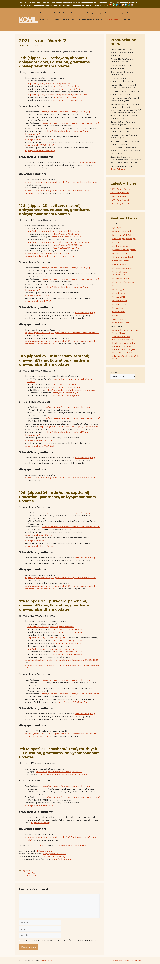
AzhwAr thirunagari (121, 231)
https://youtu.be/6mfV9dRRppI (39, 446)
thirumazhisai (118, 286)
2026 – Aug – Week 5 (120, 189)
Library (105, 5)
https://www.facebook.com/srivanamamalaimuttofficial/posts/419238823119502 (61, 660)
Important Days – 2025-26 (90, 19)
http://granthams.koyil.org (55, 854)
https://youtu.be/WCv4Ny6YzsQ (39, 145)
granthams (96, 2)
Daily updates (112, 19)
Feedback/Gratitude (49, 5)
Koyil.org (22, 2)
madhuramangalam (122, 246)
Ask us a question (66, 5)
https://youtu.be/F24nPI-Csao (38, 540)
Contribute (86, 5)
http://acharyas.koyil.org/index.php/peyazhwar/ (49, 83)
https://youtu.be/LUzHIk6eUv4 (39, 546)
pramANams (105, 13)
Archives (114, 372)
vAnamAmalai (119, 319)
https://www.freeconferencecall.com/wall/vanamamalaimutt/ (71, 123)
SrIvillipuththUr (119, 264)
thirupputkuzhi (119, 301)
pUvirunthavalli (119, 253)
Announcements (33, 5)
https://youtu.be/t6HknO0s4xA (66, 643)
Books (104, 2)
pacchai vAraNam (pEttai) (124, 250)
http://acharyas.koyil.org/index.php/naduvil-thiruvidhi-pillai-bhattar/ (58, 242)
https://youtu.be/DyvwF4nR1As (39, 139)
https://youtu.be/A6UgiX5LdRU (67, 640)
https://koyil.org (37, 845)
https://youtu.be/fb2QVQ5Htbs (67, 245)
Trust (42, 13)
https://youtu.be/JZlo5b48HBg (72, 702)
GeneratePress (46, 961)
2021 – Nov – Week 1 (29, 873)
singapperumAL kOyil (122, 257)
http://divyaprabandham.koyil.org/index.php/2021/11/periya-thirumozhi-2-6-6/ (60, 478)
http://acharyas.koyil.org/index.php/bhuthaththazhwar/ (53, 231)
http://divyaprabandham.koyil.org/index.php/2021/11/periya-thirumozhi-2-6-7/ (60, 182)
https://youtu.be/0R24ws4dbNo (67, 100)
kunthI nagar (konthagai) (124, 239)
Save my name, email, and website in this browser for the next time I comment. (58, 940)
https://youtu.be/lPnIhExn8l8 (65, 248)
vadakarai (116, 315)
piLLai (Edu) (55, 2)
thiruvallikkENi (119, 304)
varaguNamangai (120, 323)
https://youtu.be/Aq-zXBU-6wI (39, 535)
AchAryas (45, 2)
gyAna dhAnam (123, 2)
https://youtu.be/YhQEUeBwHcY (68, 652)
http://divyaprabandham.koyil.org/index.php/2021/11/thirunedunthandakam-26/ (62, 333)
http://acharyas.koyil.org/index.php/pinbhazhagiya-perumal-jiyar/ (57, 95)
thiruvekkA (117, 308)
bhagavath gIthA (68, 2)
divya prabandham (83, 2)
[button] (41, 26)
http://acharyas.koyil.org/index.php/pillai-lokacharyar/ (71, 390)
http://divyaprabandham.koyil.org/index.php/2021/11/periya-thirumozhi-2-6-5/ (60, 578)
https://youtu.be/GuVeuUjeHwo (67, 654)
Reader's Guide (117, 169)
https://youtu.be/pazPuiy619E (66, 393)
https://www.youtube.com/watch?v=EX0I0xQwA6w (63, 774)
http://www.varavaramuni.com (73, 845)
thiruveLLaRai (118, 312)
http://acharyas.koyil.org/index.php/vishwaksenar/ (50, 627)
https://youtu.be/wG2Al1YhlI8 (38, 295)
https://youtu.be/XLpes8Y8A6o (66, 89)
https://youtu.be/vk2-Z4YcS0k (38, 440)
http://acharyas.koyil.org (54, 856)
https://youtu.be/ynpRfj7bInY (65, 395)
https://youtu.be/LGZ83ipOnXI (67, 97)
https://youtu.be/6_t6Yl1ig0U (66, 86)
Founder (77, 5)
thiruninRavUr (119, 293)
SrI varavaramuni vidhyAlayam (82, 13)
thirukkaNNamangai (122, 268)
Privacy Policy (117, 961)
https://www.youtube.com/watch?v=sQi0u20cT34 (59, 772)
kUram (115, 242)
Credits (55, 19)
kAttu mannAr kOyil (121, 235)
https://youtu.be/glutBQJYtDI (38, 301)
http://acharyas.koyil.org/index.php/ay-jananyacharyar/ (52, 649)
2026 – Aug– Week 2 (119, 200)
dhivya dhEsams (125, 13)
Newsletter (96, 5)
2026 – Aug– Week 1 (119, 204)
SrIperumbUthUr (120, 261)
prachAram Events (57, 13)
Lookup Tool (68, 19)
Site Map (112, 2)
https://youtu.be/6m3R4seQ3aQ (40, 151)
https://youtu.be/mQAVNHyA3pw (68, 629)
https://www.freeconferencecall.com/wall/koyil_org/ (66, 112)
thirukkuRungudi (120, 278)
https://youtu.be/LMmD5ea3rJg (67, 632)
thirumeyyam (118, 289)
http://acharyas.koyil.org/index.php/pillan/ (46, 638)
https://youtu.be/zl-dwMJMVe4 (39, 805)
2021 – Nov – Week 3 (30, 875)
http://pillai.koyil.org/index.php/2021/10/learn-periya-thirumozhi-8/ (67, 426)
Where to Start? (34, 2)
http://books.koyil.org (85, 162)
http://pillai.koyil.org (62, 859)
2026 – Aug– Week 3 (119, 196)
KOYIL (28, 19)
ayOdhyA (116, 227)
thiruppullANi (118, 297)
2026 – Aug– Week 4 (119, 193)
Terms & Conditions (133, 961)
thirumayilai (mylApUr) (123, 282)
